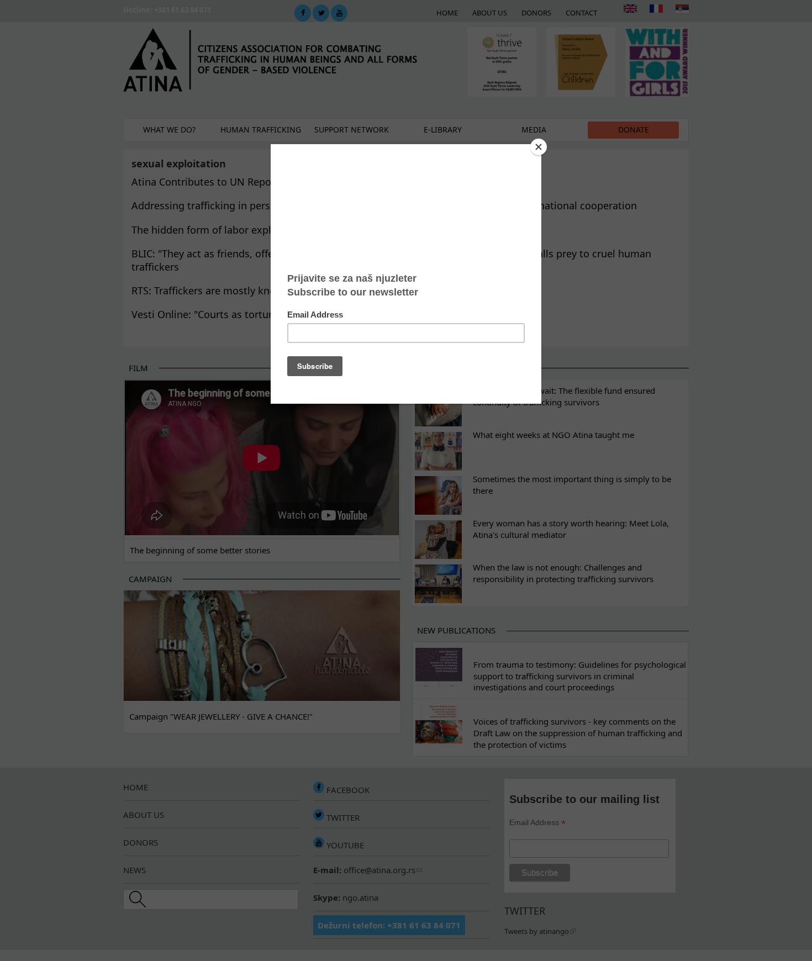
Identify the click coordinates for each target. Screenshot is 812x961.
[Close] (538, 147)
